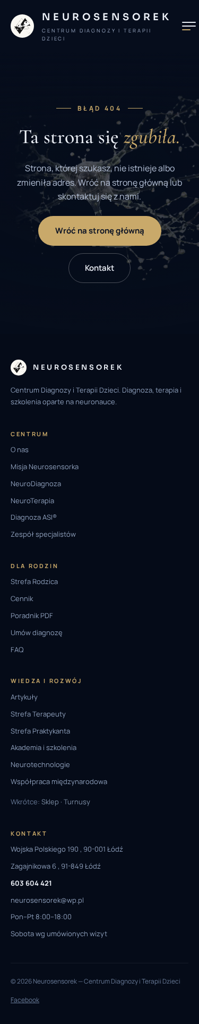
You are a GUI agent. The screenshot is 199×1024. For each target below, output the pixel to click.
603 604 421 (31, 883)
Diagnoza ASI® (34, 517)
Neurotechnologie (40, 764)
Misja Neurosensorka (45, 466)
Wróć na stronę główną (99, 230)
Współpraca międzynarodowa (59, 781)
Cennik (22, 598)
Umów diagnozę (37, 632)
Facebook (25, 999)
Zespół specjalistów (43, 534)
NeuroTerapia (32, 500)
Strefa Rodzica (34, 581)
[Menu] (189, 26)
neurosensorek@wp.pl (47, 900)
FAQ (17, 649)
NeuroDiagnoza (36, 483)
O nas (20, 449)
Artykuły (24, 697)
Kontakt (99, 267)
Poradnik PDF (32, 615)
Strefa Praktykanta (40, 731)
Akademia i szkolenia (43, 747)
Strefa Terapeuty (38, 714)
